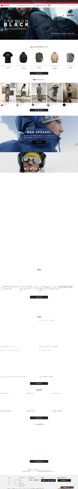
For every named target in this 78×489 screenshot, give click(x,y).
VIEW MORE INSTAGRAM (39, 461)
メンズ (9, 479)
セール (9, 484)
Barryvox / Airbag (21, 483)
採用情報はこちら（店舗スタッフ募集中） (48, 480)
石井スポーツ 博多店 (54, 103)
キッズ (9, 482)
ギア (8, 483)
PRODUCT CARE (21, 486)
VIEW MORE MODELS (39, 73)
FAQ (19, 479)
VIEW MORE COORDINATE (39, 110)
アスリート (15, 484)
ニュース (15, 482)
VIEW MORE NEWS (39, 297)
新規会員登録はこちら (64, 480)
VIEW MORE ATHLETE (39, 417)
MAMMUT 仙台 (22, 103)
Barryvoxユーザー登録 (22, 484)
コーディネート (16, 483)
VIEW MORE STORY (39, 383)
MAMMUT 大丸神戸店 (7, 103)
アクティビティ (16, 479)
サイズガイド (21, 482)
